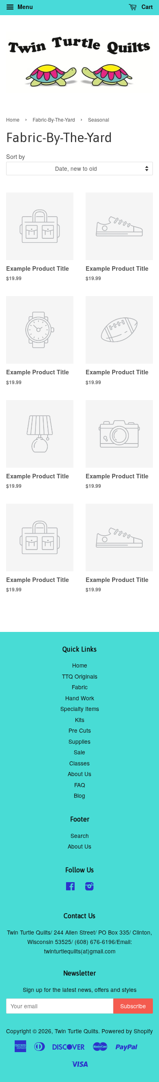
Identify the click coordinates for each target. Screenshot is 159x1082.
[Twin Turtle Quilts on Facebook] (70, 887)
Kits (79, 719)
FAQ (79, 785)
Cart (146, 6)
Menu (24, 6)
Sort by (15, 156)
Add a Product (60, 282)
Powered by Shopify (127, 1031)
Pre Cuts (79, 730)
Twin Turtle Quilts (76, 1031)
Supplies (79, 741)
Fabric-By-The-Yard (54, 119)
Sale (79, 752)
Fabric (80, 687)
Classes (79, 763)
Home (13, 119)
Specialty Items (79, 708)
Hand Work (79, 698)
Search (80, 835)
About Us (79, 774)
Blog (79, 795)
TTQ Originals (79, 676)
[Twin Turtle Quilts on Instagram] (89, 887)
